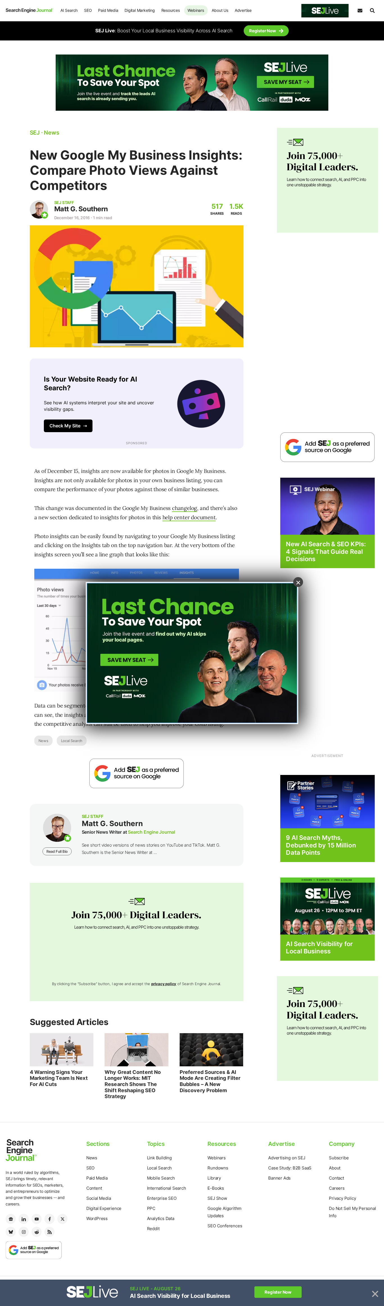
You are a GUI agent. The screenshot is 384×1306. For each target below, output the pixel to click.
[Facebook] (49, 1219)
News (43, 740)
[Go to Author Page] (39, 209)
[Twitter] (62, 1219)
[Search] (372, 10)
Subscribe (339, 1157)
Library (214, 1178)
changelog (184, 508)
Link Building (159, 1157)
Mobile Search (161, 1178)
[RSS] (49, 1232)
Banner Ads (279, 1178)
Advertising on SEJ (286, 1157)
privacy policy (163, 983)
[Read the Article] (62, 1049)
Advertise (243, 10)
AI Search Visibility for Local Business (319, 947)
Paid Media (108, 10)
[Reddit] (36, 1232)
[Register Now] (327, 506)
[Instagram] (24, 1232)
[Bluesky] (11, 1232)
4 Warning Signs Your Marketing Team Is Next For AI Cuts (59, 1078)
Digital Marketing (140, 10)
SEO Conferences (224, 1225)
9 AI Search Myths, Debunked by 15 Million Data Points (321, 845)
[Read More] (327, 801)
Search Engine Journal (151, 832)
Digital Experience (103, 1208)
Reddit (153, 1228)
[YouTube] (36, 1219)
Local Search (72, 740)
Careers (337, 1188)
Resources (170, 10)
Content (94, 1188)
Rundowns (217, 1168)
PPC (151, 1208)
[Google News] (11, 1219)
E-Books (215, 1188)
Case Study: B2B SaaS (289, 1168)
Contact (336, 1178)
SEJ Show (217, 1198)
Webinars (196, 10)
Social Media (98, 1198)
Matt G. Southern (81, 209)
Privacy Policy (342, 1198)
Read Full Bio (57, 851)
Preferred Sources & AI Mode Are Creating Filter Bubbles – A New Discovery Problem (210, 1081)
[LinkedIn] (24, 1219)
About (334, 1168)
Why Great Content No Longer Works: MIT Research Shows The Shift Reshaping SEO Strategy (133, 1084)
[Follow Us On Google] (136, 773)
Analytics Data (160, 1218)
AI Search (69, 10)
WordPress (97, 1218)
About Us (220, 10)
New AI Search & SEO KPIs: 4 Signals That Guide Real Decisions (326, 551)
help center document (189, 517)
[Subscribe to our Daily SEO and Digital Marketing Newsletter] (360, 10)
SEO (88, 10)
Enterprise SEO (162, 1198)
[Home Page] (29, 10)
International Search (166, 1188)
